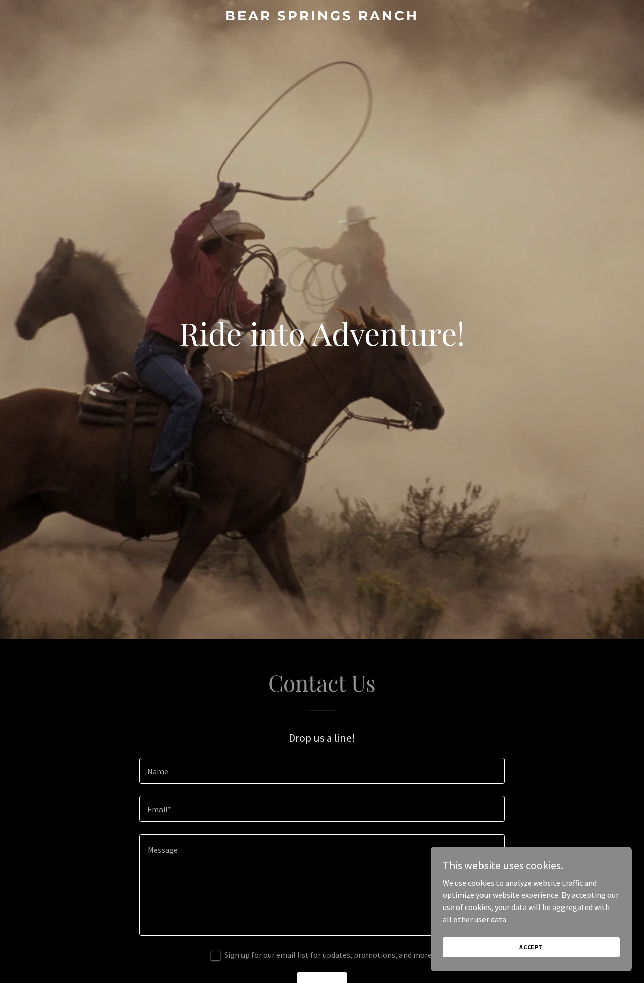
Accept (531, 947)
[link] (322, 17)
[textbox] (321, 771)
